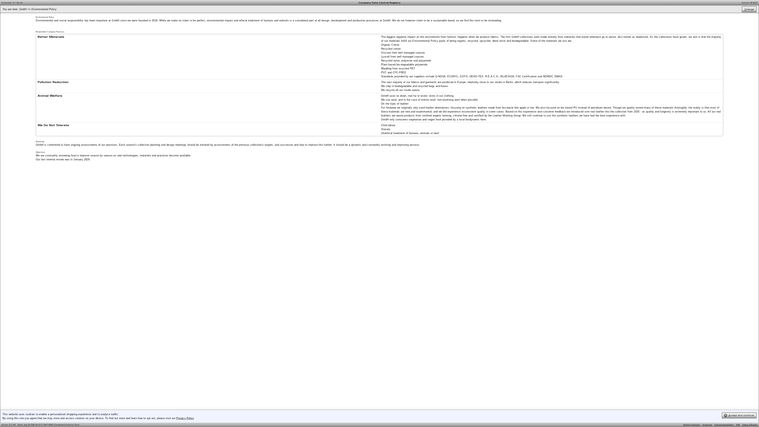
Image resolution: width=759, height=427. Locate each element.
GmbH (23, 9)
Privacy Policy (185, 418)
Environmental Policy (44, 9)
